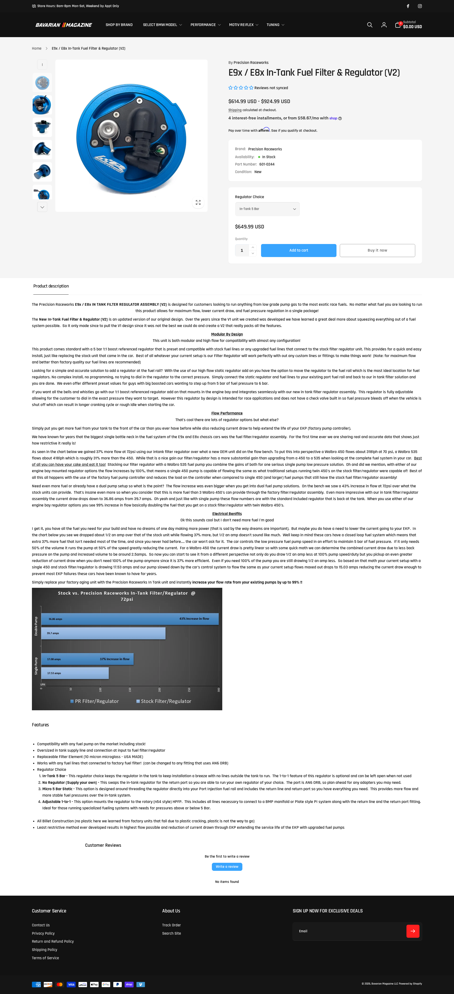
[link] (75, 6)
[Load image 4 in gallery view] (42, 150)
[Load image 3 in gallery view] (42, 127)
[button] (161, 25)
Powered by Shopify (410, 983)
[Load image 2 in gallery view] (42, 105)
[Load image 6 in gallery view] (42, 195)
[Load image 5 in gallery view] (42, 172)
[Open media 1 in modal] (131, 136)
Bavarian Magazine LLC (384, 983)
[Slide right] (42, 207)
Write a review (227, 866)
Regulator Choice (249, 197)
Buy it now (377, 250)
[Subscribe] (412, 931)
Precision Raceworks (248, 62)
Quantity (241, 239)
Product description (51, 286)
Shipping (235, 110)
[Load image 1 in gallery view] (42, 83)
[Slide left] (42, 65)
